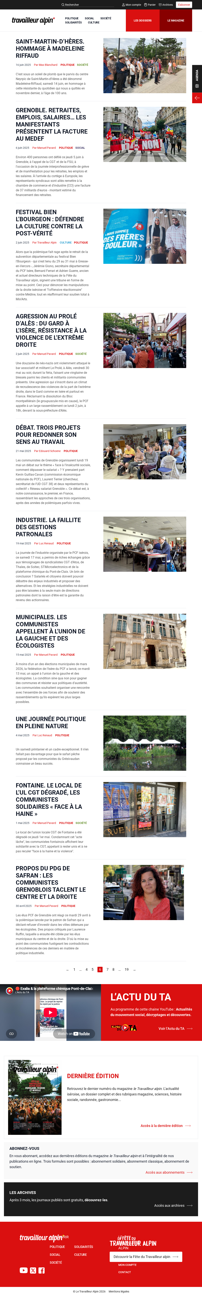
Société (82, 64)
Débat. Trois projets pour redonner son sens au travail (48, 434)
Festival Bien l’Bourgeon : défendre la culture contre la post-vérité (50, 223)
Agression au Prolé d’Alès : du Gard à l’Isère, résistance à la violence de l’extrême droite (51, 330)
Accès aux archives (169, 1205)
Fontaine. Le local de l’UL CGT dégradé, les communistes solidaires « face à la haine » (49, 799)
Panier (152, 4)
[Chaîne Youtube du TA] (24, 1270)
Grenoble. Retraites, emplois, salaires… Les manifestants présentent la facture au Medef (52, 124)
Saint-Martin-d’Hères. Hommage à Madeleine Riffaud (50, 48)
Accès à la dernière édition (162, 1126)
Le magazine (175, 20)
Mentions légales (119, 1291)
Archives (167, 4)
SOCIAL (89, 18)
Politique (68, 64)
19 (127, 969)
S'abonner (184, 4)
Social (80, 147)
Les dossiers (143, 20)
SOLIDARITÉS (73, 22)
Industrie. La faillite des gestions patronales (48, 527)
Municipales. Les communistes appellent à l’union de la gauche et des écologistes (50, 631)
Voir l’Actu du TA (171, 1028)
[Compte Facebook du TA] (41, 1270)
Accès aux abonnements (165, 1172)
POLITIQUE (72, 18)
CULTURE (93, 22)
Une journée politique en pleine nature (51, 723)
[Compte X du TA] (33, 1270)
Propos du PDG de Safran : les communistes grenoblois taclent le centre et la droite (51, 882)
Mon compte (133, 4)
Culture (66, 242)
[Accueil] (33, 21)
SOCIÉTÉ (105, 18)
